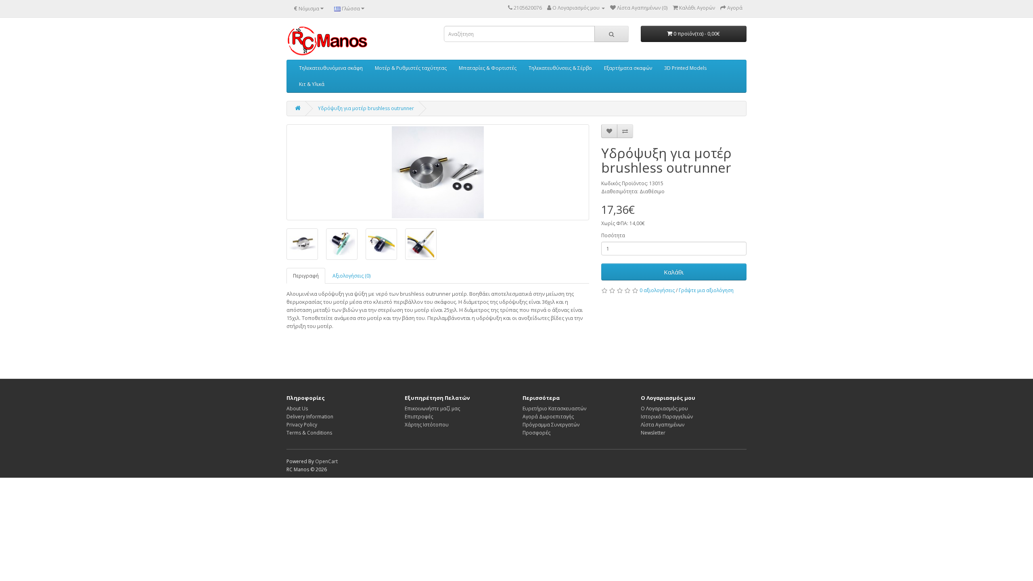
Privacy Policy (301, 424)
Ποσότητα (613, 235)
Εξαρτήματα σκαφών (628, 68)
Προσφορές (536, 432)
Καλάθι (674, 272)
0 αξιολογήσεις (657, 290)
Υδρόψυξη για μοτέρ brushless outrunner (366, 108)
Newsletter (653, 432)
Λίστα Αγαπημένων (662, 424)
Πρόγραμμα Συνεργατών (551, 424)
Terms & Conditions (309, 432)
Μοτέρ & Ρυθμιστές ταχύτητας (411, 68)
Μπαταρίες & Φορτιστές (487, 68)
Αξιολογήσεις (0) (351, 275)
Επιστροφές (419, 416)
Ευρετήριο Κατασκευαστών (554, 408)
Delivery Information (309, 416)
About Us (297, 408)
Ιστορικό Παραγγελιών (667, 416)
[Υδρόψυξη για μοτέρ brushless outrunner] (437, 172)
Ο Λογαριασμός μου (664, 408)
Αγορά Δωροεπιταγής (548, 416)
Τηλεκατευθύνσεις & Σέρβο (560, 68)
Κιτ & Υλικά (311, 84)
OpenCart (326, 461)
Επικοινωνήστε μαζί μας (432, 408)
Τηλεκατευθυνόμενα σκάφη (331, 68)
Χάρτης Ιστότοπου (427, 424)
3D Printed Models (685, 68)
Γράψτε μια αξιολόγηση (706, 290)
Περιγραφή (306, 275)
